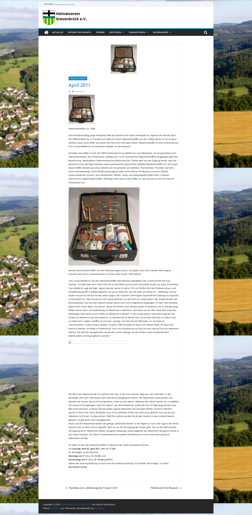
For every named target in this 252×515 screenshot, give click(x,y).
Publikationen (137, 32)
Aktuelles (57, 32)
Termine (100, 32)
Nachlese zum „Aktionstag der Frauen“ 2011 (93, 487)
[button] (122, 32)
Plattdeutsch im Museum (164, 487)
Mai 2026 (58, 4)
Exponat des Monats (79, 32)
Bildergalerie (160, 32)
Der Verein (115, 32)
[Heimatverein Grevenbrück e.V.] (46, 32)
